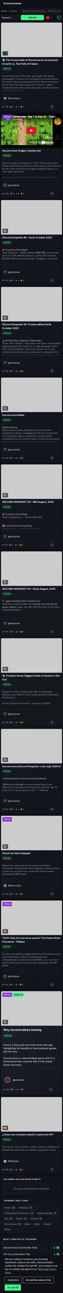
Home (4, 11)
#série (27, 1224)
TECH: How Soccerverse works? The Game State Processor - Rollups (31, 940)
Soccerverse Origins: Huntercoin (21, 150)
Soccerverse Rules (13, 415)
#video (9, 1208)
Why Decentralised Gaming (22, 1030)
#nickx (7, 1229)
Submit (32, 17)
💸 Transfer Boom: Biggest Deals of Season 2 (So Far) (31, 677)
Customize (13, 1280)
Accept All (12, 1287)
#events (47, 1224)
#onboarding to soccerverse (18, 1213)
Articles (7, 69)
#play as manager (46, 1213)
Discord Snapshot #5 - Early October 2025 (27, 237)
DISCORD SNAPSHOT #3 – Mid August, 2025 (28, 501)
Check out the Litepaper (16, 853)
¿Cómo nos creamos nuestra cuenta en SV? (27, 1134)
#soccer (35, 1219)
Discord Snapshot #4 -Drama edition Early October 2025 (26, 326)
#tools (37, 1224)
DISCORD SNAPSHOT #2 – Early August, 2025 (28, 588)
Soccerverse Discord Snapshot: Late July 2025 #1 (31, 766)
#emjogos (25, 1208)
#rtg (8, 1219)
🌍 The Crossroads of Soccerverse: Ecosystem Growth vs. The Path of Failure (30, 62)
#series (21, 1219)
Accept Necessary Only (38, 1280)
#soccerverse (12, 1224)
